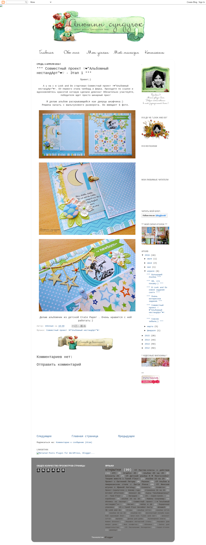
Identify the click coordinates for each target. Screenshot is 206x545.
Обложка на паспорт (115, 502)
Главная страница (85, 436)
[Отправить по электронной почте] (73, 326)
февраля (152, 330)
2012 (148, 348)
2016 (148, 255)
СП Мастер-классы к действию (151, 470)
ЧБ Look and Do (113, 510)
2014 (148, 340)
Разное (145, 481)
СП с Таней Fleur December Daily (135, 507)
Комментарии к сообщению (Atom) (74, 442)
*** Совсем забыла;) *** (155, 320)
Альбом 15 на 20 (155, 479)
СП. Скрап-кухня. (154, 496)
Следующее (44, 436)
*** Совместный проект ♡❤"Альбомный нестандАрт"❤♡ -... (156, 310)
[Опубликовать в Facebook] (81, 326)
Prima (129, 510)
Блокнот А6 (134, 493)
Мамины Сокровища (155, 499)
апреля (151, 271)
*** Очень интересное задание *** (154, 298)
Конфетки (160, 487)
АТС (114, 473)
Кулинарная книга (156, 519)
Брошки (119, 519)
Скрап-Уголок (163, 527)
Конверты (145, 487)
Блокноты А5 (112, 476)
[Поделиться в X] (78, 326)
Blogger (109, 537)
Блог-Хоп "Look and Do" (143, 516)
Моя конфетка (130, 524)
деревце (113, 530)
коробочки (110, 499)
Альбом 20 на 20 (153, 473)
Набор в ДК (146, 504)
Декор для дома (135, 519)
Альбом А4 (136, 513)
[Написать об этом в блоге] (76, 326)
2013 (148, 344)
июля (150, 259)
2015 (148, 336)
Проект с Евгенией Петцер (120, 481)
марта (150, 326)
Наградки (133, 496)
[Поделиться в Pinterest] (84, 326)
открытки (113, 470)
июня (150, 263)
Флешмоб (161, 507)
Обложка (148, 524)
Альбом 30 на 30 (117, 513)
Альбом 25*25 (162, 510)
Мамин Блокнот (112, 522)
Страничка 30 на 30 (155, 490)
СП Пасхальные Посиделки (137, 527)
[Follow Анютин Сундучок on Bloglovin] (154, 217)
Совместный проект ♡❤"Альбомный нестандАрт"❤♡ (72, 330)
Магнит (130, 504)
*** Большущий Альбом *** (154, 276)
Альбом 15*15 (144, 510)
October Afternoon (114, 493)
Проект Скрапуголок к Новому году (122, 490)
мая (149, 267)
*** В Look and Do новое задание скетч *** (157, 289)
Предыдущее (126, 436)
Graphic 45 (129, 473)
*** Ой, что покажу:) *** (155, 282)
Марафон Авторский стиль (138, 522)
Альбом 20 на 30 (131, 499)
